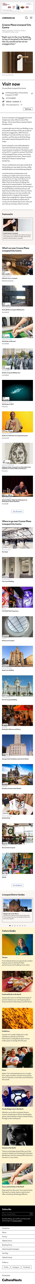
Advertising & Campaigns (10, 1249)
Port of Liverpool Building (9, 699)
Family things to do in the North (12, 1109)
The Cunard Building (8, 581)
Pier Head (5, 552)
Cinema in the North (9, 1148)
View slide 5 (20, 925)
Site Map (5, 1253)
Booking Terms (7, 1245)
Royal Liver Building (8, 670)
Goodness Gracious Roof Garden (11, 788)
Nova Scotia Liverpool (8, 847)
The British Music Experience (10, 611)
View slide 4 (17, 925)
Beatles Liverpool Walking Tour (11, 372)
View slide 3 (14, 925)
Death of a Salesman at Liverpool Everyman (15, 435)
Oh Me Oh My (6, 818)
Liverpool (21, 118)
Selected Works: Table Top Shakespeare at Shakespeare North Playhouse (14, 500)
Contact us (5, 1228)
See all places (17, 885)
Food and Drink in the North (11, 994)
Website (8, 101)
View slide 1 (9, 925)
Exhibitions (6, 1031)
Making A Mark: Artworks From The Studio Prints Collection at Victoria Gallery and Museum (16, 468)
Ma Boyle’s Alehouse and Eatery (11, 729)
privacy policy (17, 1221)
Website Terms (7, 1241)
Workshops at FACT (8, 404)
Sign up (30, 1215)
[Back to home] (8, 17)
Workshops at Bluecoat (9, 341)
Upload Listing (7, 1257)
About (4, 1232)
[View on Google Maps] (32, 94)
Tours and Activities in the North (13, 1187)
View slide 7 (25, 925)
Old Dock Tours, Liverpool (9, 278)
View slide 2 (12, 925)
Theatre (4, 957)
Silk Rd (4, 877)
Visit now (28, 109)
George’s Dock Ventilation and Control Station (15, 759)
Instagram (15, 1267)
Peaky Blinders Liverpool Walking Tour (13, 309)
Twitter (6, 1267)
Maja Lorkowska (7, 31)
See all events (17, 511)
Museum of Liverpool (8, 640)
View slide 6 (22, 925)
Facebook (15, 101)
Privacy (4, 1237)
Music (4, 1070)
